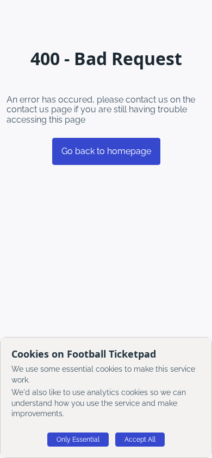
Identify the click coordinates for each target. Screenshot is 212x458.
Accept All (139, 439)
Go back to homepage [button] (106, 151)
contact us (28, 109)
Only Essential (78, 439)
